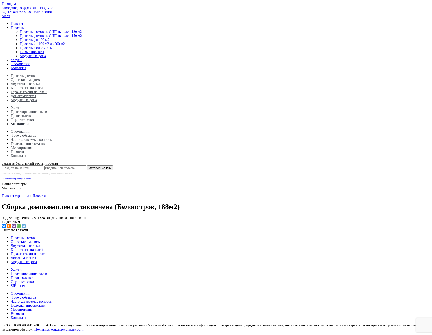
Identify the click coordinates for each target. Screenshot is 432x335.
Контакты (18, 68)
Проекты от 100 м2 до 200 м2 (42, 44)
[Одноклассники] (9, 226)
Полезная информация (28, 143)
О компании (20, 64)
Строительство (22, 120)
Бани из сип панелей (27, 88)
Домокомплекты (23, 96)
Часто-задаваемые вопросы (31, 139)
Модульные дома (33, 56)
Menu (6, 16)
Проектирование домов (29, 112)
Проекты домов (23, 76)
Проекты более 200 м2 (37, 48)
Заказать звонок (40, 12)
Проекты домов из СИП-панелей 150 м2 (51, 36)
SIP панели (20, 124)
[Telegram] (24, 226)
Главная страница (15, 196)
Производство (22, 116)
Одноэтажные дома (26, 80)
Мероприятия (21, 148)
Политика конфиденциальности (16, 178)
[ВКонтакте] (4, 226)
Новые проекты (32, 52)
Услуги (16, 60)
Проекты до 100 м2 (34, 40)
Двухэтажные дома (25, 84)
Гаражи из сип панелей (29, 92)
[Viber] (14, 226)
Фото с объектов (23, 135)
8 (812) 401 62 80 (14, 12)
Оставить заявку (100, 168)
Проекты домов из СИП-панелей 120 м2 (51, 32)
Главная (17, 23)
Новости (17, 152)
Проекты (18, 27)
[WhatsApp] (19, 226)
